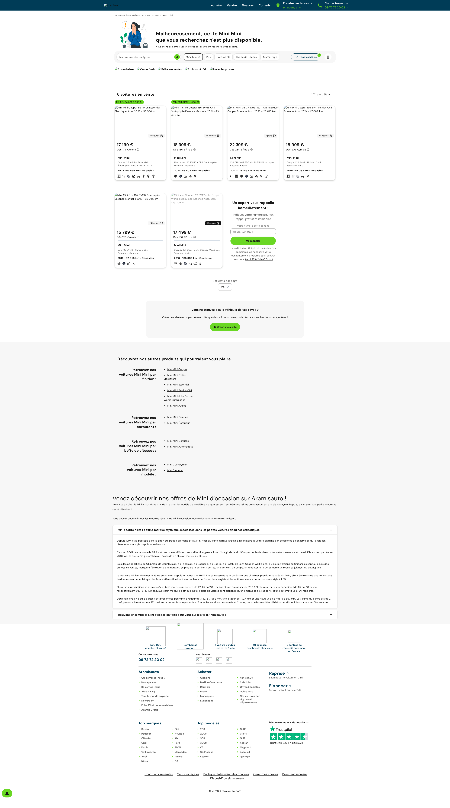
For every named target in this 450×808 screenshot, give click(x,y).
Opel (144, 742)
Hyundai (180, 733)
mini (157, 15)
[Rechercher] (177, 57)
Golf (242, 738)
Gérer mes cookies (265, 774)
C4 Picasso (206, 752)
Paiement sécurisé (294, 774)
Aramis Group (149, 709)
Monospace (207, 696)
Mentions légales (188, 774)
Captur (204, 756)
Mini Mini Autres (176, 405)
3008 (203, 742)
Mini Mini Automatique (180, 446)
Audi (144, 756)
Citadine (205, 677)
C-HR (243, 729)
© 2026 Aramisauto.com (225, 791)
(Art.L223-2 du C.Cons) (259, 259)
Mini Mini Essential (178, 384)
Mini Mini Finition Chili (179, 390)
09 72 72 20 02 (152, 659)
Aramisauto (122, 15)
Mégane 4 (246, 747)
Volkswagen (148, 752)
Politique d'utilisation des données (226, 774)
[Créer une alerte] (7, 793)
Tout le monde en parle (155, 696)
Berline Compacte (211, 682)
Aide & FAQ (148, 691)
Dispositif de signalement (227, 778)
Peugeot (146, 733)
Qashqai (245, 756)
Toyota (178, 756)
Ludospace (206, 700)
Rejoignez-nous (150, 686)
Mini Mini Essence (177, 417)
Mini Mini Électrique (178, 422)
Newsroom (147, 700)
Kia (176, 738)
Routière (205, 686)
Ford (177, 742)
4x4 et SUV (246, 677)
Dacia (144, 747)
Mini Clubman (175, 470)
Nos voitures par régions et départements (250, 699)
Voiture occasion (141, 15)
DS (176, 761)
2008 (203, 733)
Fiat (177, 729)
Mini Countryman (177, 464)
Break (203, 691)
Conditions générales (158, 774)
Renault (146, 729)
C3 (202, 747)
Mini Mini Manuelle (178, 440)
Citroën (145, 738)
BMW (178, 747)
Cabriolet (245, 682)
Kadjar (244, 742)
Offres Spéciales (250, 686)
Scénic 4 (245, 752)
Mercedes (181, 752)
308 (202, 738)
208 (202, 729)
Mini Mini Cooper (177, 369)
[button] (199, 57)
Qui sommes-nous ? (153, 677)
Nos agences (148, 682)
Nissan (145, 761)
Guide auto (246, 691)
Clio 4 (243, 733)
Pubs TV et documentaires (157, 705)
